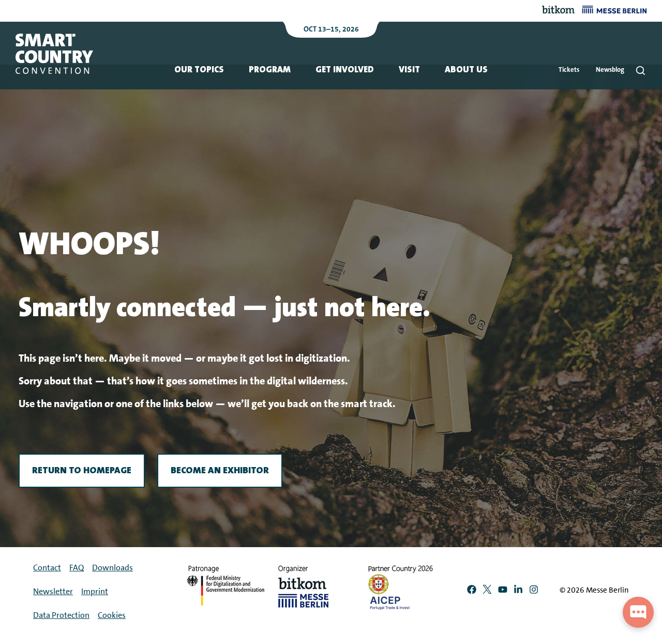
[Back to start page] (54, 54)
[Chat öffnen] (638, 612)
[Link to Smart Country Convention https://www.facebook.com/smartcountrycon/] (471, 591)
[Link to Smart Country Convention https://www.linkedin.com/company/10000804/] (518, 591)
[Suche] (640, 70)
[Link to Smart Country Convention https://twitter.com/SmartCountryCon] (487, 591)
